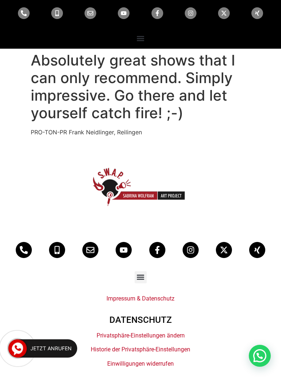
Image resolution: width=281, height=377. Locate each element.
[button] (141, 38)
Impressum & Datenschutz (140, 298)
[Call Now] (17, 348)
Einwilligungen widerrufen (140, 363)
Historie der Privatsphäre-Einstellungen (140, 349)
